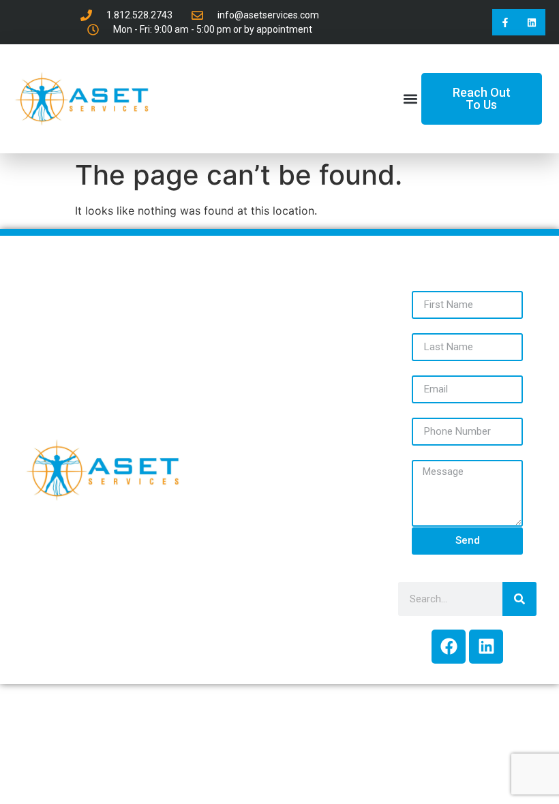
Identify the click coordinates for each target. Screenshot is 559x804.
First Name (442, 283)
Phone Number (454, 409)
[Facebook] (449, 647)
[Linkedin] (532, 22)
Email (426, 367)
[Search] (519, 599)
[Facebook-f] (505, 22)
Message (437, 452)
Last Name (442, 325)
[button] (410, 99)
